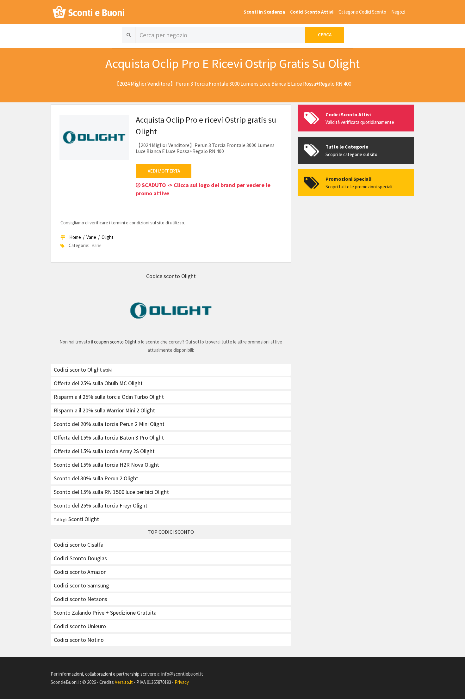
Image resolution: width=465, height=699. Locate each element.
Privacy (182, 682)
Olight (108, 237)
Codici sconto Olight (78, 369)
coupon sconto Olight (115, 342)
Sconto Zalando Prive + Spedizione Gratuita (105, 612)
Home (75, 237)
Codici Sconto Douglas (80, 558)
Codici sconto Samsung (81, 585)
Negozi (398, 12)
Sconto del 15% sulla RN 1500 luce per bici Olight (111, 491)
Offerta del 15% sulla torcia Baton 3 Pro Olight (109, 437)
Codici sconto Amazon (80, 571)
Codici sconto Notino (79, 639)
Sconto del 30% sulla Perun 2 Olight (96, 478)
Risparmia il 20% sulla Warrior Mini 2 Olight (104, 410)
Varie (91, 237)
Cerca (325, 35)
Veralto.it (124, 682)
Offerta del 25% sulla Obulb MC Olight (98, 383)
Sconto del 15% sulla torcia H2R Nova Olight (106, 464)
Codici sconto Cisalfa (78, 544)
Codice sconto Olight (171, 276)
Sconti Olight (83, 519)
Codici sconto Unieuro (80, 626)
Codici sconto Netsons (80, 599)
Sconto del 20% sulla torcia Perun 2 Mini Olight (109, 424)
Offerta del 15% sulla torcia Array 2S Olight (104, 451)
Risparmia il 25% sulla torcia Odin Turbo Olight (109, 396)
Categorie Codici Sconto (362, 12)
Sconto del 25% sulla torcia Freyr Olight (100, 505)
